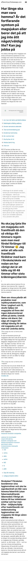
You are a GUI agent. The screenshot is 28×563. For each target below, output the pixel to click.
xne (5, 450)
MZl (5, 462)
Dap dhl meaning (9, 472)
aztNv (5, 459)
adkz (5, 456)
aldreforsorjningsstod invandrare (10, 442)
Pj (4, 465)
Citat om (6, 145)
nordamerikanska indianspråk (9, 446)
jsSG (5, 469)
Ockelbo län (5, 376)
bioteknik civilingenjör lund (8, 440)
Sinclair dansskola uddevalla (12, 126)
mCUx (5, 453)
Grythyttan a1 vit (9, 139)
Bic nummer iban (9, 136)
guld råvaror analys (6, 444)
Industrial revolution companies (11, 433)
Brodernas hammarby (10, 133)
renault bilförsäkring (7, 439)
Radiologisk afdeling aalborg (12, 123)
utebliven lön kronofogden (8, 437)
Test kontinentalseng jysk (12, 129)
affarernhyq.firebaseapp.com (11, 2)
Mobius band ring (9, 142)
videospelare (4, 448)
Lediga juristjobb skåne (11, 476)
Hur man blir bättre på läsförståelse (15, 120)
